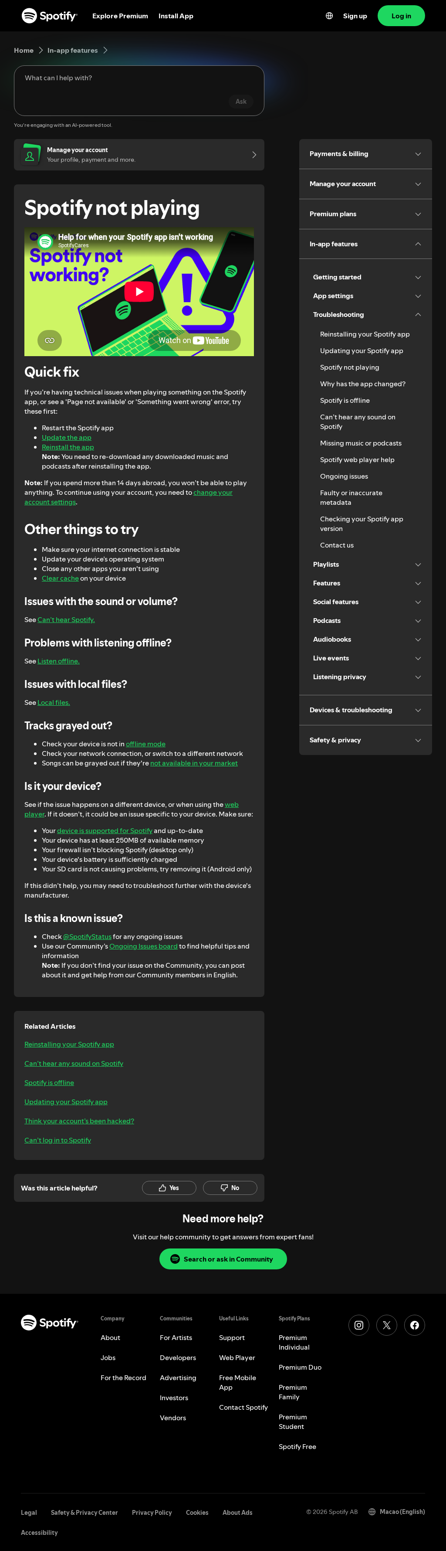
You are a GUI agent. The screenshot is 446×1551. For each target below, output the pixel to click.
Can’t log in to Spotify (57, 1140)
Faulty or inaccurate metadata (351, 497)
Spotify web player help (357, 459)
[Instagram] (358, 1325)
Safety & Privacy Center (84, 1512)
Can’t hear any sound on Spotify (73, 1063)
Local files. (53, 702)
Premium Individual (294, 1342)
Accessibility (39, 1532)
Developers (178, 1357)
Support (232, 1337)
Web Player (237, 1357)
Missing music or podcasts (361, 443)
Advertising (178, 1377)
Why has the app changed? (362, 383)
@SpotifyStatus (87, 936)
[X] (386, 1325)
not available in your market (194, 763)
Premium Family (293, 1391)
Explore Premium (120, 15)
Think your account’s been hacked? (79, 1121)
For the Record (123, 1377)
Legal (29, 1512)
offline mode (146, 743)
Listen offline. (58, 661)
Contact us (337, 545)
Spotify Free (297, 1446)
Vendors (173, 1417)
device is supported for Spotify (104, 830)
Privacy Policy (152, 1512)
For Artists (176, 1337)
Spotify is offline (49, 1082)
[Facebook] (414, 1325)
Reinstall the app (68, 447)
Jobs (108, 1357)
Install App (176, 15)
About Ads (238, 1512)
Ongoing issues (344, 476)
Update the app (66, 437)
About (110, 1337)
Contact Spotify (243, 1407)
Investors (174, 1397)
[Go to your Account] (251, 154)
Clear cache (60, 578)
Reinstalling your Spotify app (69, 1044)
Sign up (355, 15)
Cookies (197, 1512)
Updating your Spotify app (66, 1101)
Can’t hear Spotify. (66, 619)
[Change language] (329, 16)
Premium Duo (300, 1367)
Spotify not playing (349, 367)
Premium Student (293, 1421)
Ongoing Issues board (143, 946)
